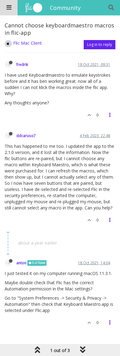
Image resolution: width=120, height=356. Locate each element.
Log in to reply (99, 44)
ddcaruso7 (26, 135)
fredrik (22, 64)
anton (21, 262)
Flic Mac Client (27, 43)
